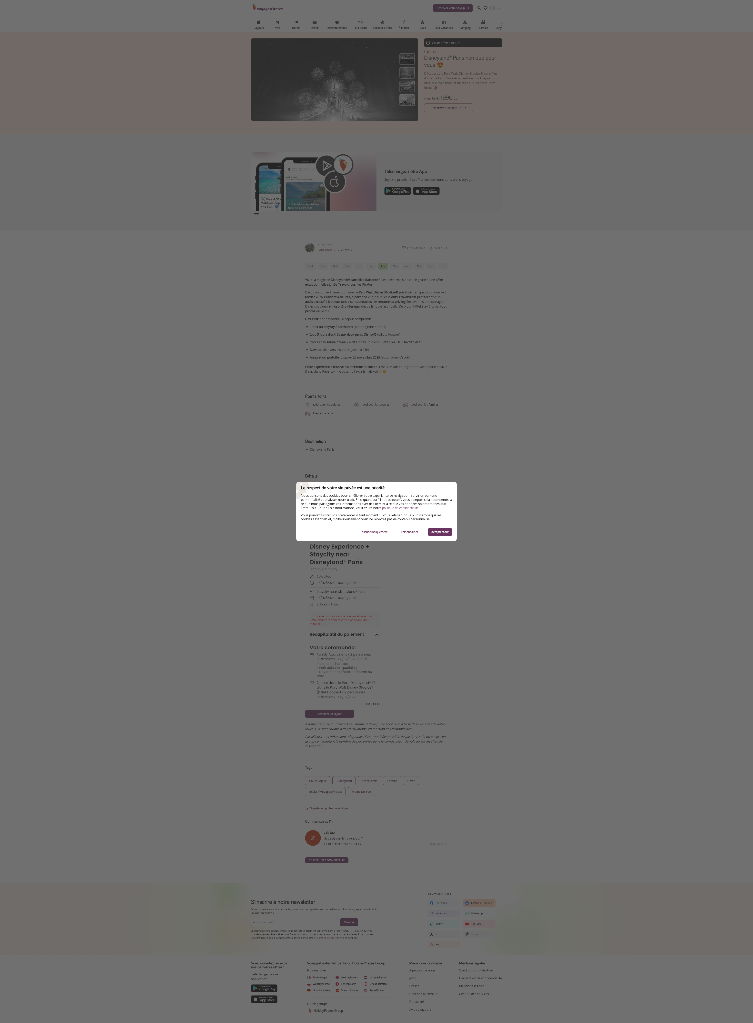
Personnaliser (409, 532)
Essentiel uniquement (373, 532)
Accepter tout (440, 532)
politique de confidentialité (400, 508)
